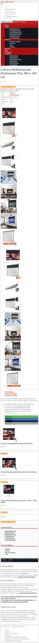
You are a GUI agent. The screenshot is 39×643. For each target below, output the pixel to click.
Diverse (7, 550)
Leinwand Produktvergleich (28, 593)
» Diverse (12, 47)
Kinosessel (8, 52)
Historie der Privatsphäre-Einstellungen (17, 639)
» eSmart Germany (15, 41)
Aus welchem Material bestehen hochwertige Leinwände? (19, 596)
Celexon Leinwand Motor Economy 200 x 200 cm (17, 443)
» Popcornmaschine (15, 59)
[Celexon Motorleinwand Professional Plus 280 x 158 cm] (9, 470)
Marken (7, 39)
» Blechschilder (14, 63)
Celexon (12, 93)
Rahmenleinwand (10, 534)
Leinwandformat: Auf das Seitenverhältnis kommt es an (18, 600)
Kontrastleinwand (10, 531)
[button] (8, 417)
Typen (7, 27)
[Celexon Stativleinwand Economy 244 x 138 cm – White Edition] (9, 498)
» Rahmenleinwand (15, 34)
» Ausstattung (13, 65)
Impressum (8, 635)
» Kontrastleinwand (15, 32)
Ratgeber (7, 48)
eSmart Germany (10, 552)
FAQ (6, 630)
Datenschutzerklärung (12, 633)
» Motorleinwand (14, 29)
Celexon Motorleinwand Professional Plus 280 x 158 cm (18, 472)
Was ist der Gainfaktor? (8, 598)
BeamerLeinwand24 (19, 22)
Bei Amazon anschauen (8, 87)
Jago (6, 554)
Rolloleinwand (14, 95)
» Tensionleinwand (15, 30)
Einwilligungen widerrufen (13, 640)
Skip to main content (7, 1)
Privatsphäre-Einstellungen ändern (15, 637)
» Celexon (12, 43)
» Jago (11, 45)
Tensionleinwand (10, 540)
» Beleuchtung (13, 56)
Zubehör (7, 54)
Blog (6, 50)
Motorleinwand (10, 533)
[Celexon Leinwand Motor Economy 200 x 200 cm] (9, 441)
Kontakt (7, 631)
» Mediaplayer (13, 57)
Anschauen (4, 454)
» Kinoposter (13, 61)
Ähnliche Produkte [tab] (11, 393)
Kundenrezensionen (11, 395)
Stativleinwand (9, 538)
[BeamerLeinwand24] (17, 6)
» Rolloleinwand (14, 36)
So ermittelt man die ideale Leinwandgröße (14, 602)
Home (7, 25)
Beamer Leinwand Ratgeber (27, 577)
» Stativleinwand (14, 38)
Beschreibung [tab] (9, 392)
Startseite (3, 559)
